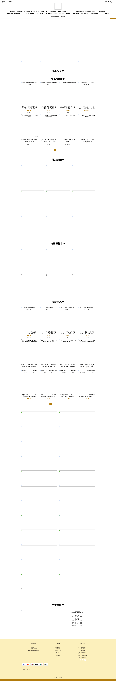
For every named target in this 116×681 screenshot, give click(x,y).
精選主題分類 (76, 13)
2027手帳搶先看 (28, 11)
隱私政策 (58, 655)
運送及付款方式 (58, 650)
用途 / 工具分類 (84, 13)
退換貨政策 (58, 652)
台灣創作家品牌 (94, 13)
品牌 (101, 13)
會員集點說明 (58, 647)
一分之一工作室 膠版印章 (28, 13)
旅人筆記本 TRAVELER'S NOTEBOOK (55, 13)
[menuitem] (55, 150)
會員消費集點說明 (55, 16)
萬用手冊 (68, 13)
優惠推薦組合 (20, 11)
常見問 (57, 649)
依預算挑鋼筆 (102, 11)
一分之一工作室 (39, 13)
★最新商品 (12, 11)
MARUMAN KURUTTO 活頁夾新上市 (66, 11)
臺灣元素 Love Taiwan (38, 11)
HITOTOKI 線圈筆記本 (51, 11)
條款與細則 (58, 654)
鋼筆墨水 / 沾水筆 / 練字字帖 (13, 13)
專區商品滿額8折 (80, 11)
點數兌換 (107, 13)
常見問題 (63, 16)
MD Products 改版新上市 (91, 11)
